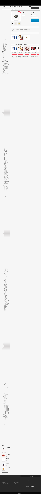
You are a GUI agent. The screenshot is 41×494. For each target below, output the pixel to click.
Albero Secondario (6, 147)
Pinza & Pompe (5, 302)
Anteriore (4, 390)
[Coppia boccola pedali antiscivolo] (14, 49)
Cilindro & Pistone (6, 153)
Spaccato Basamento (6, 188)
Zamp (3, 57)
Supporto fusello (5, 424)
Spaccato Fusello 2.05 (5, 416)
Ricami (3, 37)
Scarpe (3, 38)
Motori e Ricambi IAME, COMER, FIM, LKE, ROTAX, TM (5, 74)
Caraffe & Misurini (4, 43)
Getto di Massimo (8, 467)
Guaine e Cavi (5, 308)
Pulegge (4, 277)
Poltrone (4, 36)
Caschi (2, 52)
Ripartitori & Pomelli (6, 304)
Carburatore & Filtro (6, 183)
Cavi (4, 311)
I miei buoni (14, 483)
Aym (3, 65)
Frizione (5, 144)
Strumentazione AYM (6, 66)
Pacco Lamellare (5, 149)
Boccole (5, 281)
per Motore (4, 47)
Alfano (3, 62)
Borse (3, 27)
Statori (5, 199)
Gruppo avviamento (6, 78)
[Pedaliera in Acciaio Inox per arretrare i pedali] (33, 49)
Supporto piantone (5, 375)
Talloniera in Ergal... (27, 52)
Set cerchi (5, 288)
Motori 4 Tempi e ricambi (5, 192)
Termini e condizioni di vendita (5, 483)
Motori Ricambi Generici (5, 193)
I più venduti (4, 452)
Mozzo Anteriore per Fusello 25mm (7, 320)
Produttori (6, 6)
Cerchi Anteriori (5, 286)
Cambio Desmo (5, 160)
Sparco (3, 55)
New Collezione (5, 35)
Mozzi (3, 391)
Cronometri (4, 70)
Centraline (5, 197)
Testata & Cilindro (6, 177)
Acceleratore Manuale (6, 312)
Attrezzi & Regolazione (5, 376)
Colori (32, 16)
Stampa (23, 17)
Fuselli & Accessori (5, 290)
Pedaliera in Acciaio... (33, 52)
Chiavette (5, 282)
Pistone (5, 166)
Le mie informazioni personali (16, 482)
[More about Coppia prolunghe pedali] (3, 448)
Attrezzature (3, 42)
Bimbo (3, 59)
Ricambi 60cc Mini (5, 176)
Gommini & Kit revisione (6, 300)
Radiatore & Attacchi (6, 271)
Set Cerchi (5, 389)
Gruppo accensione (6, 77)
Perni (4, 294)
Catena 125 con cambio (6, 265)
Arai (3, 53)
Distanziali (5, 291)
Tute (3, 40)
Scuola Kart (20, 6)
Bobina (5, 195)
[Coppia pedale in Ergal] (20, 49)
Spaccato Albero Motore (6, 186)
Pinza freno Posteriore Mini (6, 409)
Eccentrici (5, 292)
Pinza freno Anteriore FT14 (6, 405)
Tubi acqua (5, 273)
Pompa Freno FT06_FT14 (6, 412)
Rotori (4, 198)
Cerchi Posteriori (5, 287)
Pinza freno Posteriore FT (6, 406)
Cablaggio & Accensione (6, 181)
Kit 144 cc (5, 152)
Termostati (5, 274)
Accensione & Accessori (6, 194)
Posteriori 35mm (5, 317)
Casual (3, 28)
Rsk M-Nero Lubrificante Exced (7, 463)
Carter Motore (5, 179)
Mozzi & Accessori (5, 314)
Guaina (5, 310)
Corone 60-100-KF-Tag (6, 269)
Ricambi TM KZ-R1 (5, 163)
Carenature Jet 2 (5, 381)
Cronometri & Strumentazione (5, 61)
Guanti (3, 29)
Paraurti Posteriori (5, 383)
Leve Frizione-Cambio (6, 313)
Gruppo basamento (6, 79)
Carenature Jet (5, 382)
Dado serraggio (5, 428)
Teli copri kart (4, 39)
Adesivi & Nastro (5, 385)
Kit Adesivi (5, 384)
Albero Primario (5, 146)
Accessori (4, 71)
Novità (12, 6)
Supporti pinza (5, 305)
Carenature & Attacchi (5, 377)
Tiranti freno (5, 306)
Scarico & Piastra (6, 150)
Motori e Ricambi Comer (5, 75)
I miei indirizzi (14, 481)
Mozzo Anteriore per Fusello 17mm (7, 322)
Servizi (2, 481)
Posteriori (5, 392)
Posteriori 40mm (5, 318)
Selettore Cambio (6, 148)
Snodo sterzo (5, 427)
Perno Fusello (5, 422)
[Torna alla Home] (2, 9)
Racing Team (16, 6)
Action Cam (4, 72)
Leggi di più (19, 493)
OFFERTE (10, 6)
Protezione (4, 32)
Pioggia (3, 31)
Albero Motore (5, 154)
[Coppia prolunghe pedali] (12, 23)
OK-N (4, 184)
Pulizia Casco (4, 60)
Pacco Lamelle (5, 174)
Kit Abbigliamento (4, 41)
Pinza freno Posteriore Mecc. (6, 408)
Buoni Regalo (3, 51)
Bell (3, 54)
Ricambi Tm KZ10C (5, 151)
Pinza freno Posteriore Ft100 (6, 410)
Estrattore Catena (5, 266)
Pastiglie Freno (5, 301)
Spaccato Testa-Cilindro (6, 191)
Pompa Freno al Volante (6, 411)
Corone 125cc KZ (5, 268)
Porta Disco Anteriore (6, 423)
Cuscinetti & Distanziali (6, 394)
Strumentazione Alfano (6, 63)
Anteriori (4, 393)
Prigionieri (5, 395)
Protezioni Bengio (4, 33)
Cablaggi (5, 196)
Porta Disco (5, 397)
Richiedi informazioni (25, 18)
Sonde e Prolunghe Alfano (6, 64)
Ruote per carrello (4, 50)
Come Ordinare (3, 482)
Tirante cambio (5, 429)
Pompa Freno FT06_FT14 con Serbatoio (6, 414)
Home (3, 6)
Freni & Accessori (5, 295)
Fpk (24, 16)
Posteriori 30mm (5, 316)
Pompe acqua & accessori (6, 276)
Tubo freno (5, 307)
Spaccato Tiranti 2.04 (5, 425)
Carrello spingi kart (5, 44)
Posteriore (5, 388)
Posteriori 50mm (5, 319)
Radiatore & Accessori (5, 270)
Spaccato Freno (4, 403)
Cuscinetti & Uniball (5, 289)
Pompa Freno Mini (5, 415)
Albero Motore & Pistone (6, 142)
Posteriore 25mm (6, 315)
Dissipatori (5, 275)
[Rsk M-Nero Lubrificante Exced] (3, 464)
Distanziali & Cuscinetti (6, 420)
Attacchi (4, 378)
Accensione (5, 145)
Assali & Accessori (5, 279)
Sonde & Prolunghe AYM (6, 67)
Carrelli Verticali (4, 46)
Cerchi (3, 386)
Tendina (4, 272)
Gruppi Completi (5, 297)
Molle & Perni (5, 298)
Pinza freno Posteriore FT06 (6, 407)
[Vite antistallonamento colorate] (3, 455)
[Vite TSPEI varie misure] (3, 459)
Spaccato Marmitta (5, 190)
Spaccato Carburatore (6, 187)
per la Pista (4, 48)
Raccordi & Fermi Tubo (6, 303)
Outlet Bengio (5, 34)
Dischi (4, 404)
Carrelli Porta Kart (4, 45)
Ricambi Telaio (4, 278)
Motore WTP (4, 185)
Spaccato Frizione (5, 189)
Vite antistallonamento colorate (8, 454)
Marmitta (5, 182)
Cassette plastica (4, 49)
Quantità (32, 14)
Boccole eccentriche (6, 417)
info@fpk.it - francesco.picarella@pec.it (31, 486)
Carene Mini (5, 379)
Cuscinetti (5, 143)
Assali (5, 280)
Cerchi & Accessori (5, 284)
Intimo (3, 25)
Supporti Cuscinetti (5, 398)
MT (3, 58)
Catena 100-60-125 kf (6, 264)
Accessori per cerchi (6, 387)
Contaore (4, 69)
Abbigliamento (3, 26)
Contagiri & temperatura (5, 68)
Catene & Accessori (5, 263)
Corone (3, 267)
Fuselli (5, 293)
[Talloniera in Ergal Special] (27, 49)
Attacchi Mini (5, 380)
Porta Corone (5, 402)
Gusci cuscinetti (5, 283)
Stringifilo (5, 309)
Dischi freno (5, 296)
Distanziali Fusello (5, 419)
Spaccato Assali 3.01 (5, 396)
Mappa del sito (3, 486)
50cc (4, 76)
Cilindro (5, 165)
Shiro (3, 56)
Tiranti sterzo (5, 426)
